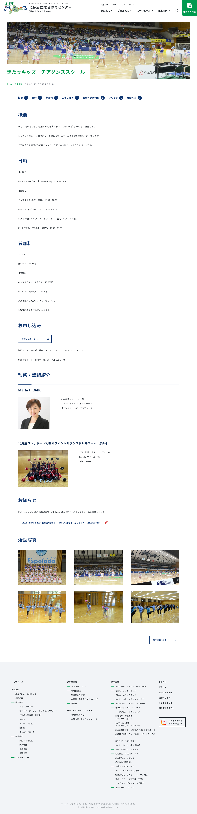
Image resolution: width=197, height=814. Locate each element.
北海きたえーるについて (25, 694)
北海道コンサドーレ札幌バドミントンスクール (135, 730)
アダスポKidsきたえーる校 (126, 749)
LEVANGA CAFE (22, 757)
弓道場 (22, 719)
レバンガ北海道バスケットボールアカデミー (127, 724)
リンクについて (128, 4)
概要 (20, 97)
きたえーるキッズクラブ (125, 695)
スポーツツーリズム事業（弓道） (129, 779)
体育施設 (19, 702)
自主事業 (115, 682)
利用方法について (78, 686)
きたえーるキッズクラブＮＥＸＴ (129, 699)
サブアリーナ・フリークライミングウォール (38, 711)
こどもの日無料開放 (124, 762)
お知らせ (104, 4)
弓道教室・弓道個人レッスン (127, 753)
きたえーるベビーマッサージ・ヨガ (130, 686)
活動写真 (131, 97)
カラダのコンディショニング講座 (129, 783)
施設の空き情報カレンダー (82, 719)
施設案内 (15, 689)
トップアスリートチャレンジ (127, 712)
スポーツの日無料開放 (124, 766)
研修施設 (19, 736)
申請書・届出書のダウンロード (84, 699)
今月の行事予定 (78, 715)
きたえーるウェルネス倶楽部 (127, 745)
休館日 (74, 703)
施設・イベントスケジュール (79, 710)
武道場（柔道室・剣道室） (30, 715)
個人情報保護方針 (166, 708)
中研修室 (23, 749)
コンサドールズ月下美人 (125, 741)
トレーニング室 (26, 723)
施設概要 (19, 698)
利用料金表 (76, 690)
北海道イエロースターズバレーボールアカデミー (135, 735)
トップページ (17, 682)
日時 (34, 97)
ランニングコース (27, 732)
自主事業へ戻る (160, 640)
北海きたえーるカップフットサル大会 (131, 775)
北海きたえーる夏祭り (124, 758)
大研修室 (23, 744)
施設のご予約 (77, 695)
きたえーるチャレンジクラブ (127, 707)
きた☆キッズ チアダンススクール (130, 703)
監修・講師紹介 (91, 97)
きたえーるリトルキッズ (125, 690)
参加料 (49, 97)
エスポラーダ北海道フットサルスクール (124, 717)
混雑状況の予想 (165, 692)
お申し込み (68, 97)
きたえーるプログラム (124, 787)
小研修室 (23, 753)
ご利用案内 (72, 682)
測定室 (22, 728)
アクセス (114, 4)
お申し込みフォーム (30, 338)
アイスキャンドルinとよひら (127, 770)
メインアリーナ (26, 706)
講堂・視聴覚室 (26, 740)
